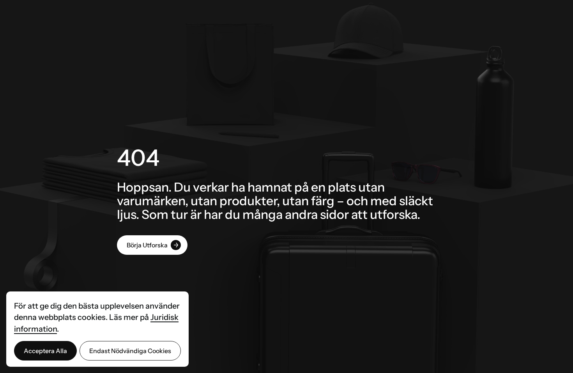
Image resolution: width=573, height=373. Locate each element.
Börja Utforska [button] (147, 245)
